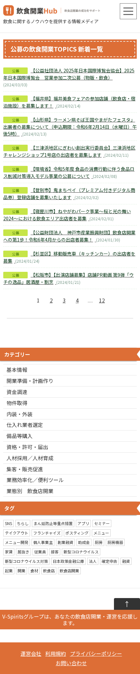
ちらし (23, 523)
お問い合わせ (71, 663)
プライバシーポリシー (96, 653)
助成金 (84, 542)
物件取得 (17, 403)
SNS (8, 523)
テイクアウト (16, 532)
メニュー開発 (16, 542)
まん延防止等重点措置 (53, 523)
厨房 (99, 542)
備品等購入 (20, 436)
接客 (55, 551)
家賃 (9, 551)
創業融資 (65, 542)
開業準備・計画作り (30, 381)
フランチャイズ (47, 532)
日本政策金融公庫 (68, 561)
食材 (34, 570)
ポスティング (77, 532)
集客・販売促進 (25, 469)
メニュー (101, 532)
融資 (126, 561)
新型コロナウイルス (81, 551)
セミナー (102, 523)
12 (102, 300)
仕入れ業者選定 (25, 425)
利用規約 (55, 653)
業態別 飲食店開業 (30, 491)
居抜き (23, 551)
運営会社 (31, 653)
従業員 (40, 551)
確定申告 (109, 561)
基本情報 (17, 370)
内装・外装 (20, 414)
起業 (9, 570)
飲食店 (49, 570)
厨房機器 (115, 542)
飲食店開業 (69, 570)
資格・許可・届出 (27, 447)
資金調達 (17, 392)
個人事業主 (43, 542)
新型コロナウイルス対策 (26, 561)
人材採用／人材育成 (30, 458)
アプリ (83, 523)
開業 (21, 570)
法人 (93, 561)
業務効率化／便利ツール (35, 480)
